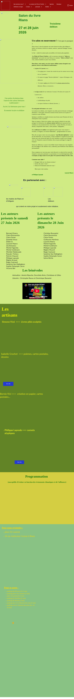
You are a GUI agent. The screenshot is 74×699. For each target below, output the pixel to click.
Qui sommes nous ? (19, 4)
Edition (47, 6)
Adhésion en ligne (18, 6)
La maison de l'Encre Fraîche (36, 4)
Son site (8, 383)
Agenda (52, 4)
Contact (28, 6)
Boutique (59, 4)
